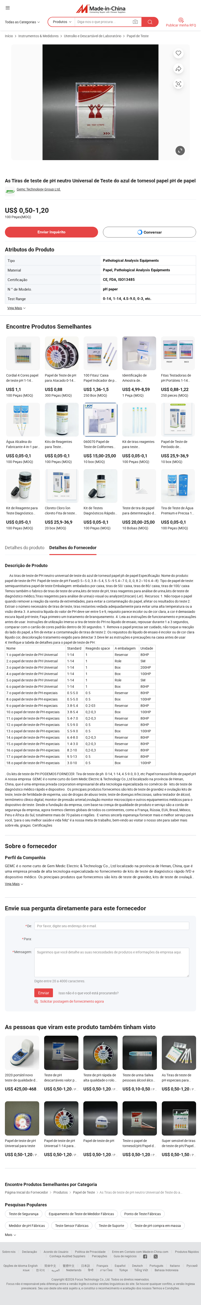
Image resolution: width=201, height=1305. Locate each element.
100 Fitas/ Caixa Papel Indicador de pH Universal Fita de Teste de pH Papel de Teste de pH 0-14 (100, 378)
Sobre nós (8, 1252)
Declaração (29, 1252)
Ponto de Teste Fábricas (142, 1213)
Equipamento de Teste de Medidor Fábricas (81, 1213)
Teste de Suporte (111, 1225)
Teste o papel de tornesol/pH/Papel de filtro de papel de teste (139, 1145)
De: (29, 926)
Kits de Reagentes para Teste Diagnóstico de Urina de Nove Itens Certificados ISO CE (60, 444)
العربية (55, 1270)
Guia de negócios (125, 1256)
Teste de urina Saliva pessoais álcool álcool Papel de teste (139, 1080)
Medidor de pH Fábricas (27, 1225)
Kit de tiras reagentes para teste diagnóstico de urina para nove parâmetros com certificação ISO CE (139, 444)
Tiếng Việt (141, 1270)
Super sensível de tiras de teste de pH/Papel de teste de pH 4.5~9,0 (179, 1145)
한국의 (40, 1270)
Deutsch (137, 1266)
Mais (9, 1234)
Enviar (43, 993)
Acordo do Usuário (56, 1252)
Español (120, 1266)
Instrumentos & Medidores (38, 36)
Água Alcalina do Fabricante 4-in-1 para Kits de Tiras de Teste (23, 444)
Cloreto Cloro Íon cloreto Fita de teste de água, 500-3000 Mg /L (60, 511)
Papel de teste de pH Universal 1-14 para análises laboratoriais (60, 1145)
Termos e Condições (165, 1288)
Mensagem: (23, 951)
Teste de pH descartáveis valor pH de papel (60, 1080)
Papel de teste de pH (98, 1140)
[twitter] (156, 1256)
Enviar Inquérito (51, 232)
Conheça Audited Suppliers (67, 1256)
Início (9, 36)
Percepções (99, 1256)
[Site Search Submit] (150, 22)
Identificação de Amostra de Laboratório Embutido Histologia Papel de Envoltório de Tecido (139, 378)
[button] (7, 8)
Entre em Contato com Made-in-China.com (140, 1252)
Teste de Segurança (23, 1213)
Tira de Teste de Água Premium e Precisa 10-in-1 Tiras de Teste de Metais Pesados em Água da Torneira (178, 511)
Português (156, 1266)
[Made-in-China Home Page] (100, 8)
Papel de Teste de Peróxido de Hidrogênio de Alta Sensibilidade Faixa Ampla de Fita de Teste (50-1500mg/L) (177, 444)
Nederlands (73, 1270)
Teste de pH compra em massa (157, 1225)
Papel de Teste (138, 36)
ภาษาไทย (106, 1270)
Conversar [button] (153, 232)
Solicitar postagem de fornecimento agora (69, 1001)
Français (102, 1266)
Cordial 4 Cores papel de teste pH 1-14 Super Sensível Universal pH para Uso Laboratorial (23, 378)
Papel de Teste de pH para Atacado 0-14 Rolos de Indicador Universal (60, 378)
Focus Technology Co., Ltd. (92, 1279)
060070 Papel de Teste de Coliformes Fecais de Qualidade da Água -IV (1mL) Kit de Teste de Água (100, 444)
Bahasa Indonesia (166, 1270)
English (33, 1266)
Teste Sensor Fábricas (71, 1225)
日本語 (85, 1266)
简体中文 (50, 1266)
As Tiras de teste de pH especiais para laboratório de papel (177, 1080)
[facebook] (145, 1256)
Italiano (175, 1266)
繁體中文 (69, 1266)
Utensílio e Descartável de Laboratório (92, 36)
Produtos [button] (60, 21)
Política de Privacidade (90, 1252)
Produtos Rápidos (187, 1252)
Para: (28, 939)
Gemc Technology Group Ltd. (39, 189)
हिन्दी (90, 1270)
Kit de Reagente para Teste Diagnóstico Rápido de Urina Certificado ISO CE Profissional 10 (22, 511)
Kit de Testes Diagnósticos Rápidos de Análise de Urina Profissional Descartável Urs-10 (100, 511)
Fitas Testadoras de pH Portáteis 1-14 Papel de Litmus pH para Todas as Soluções (176, 378)
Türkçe (123, 1270)
